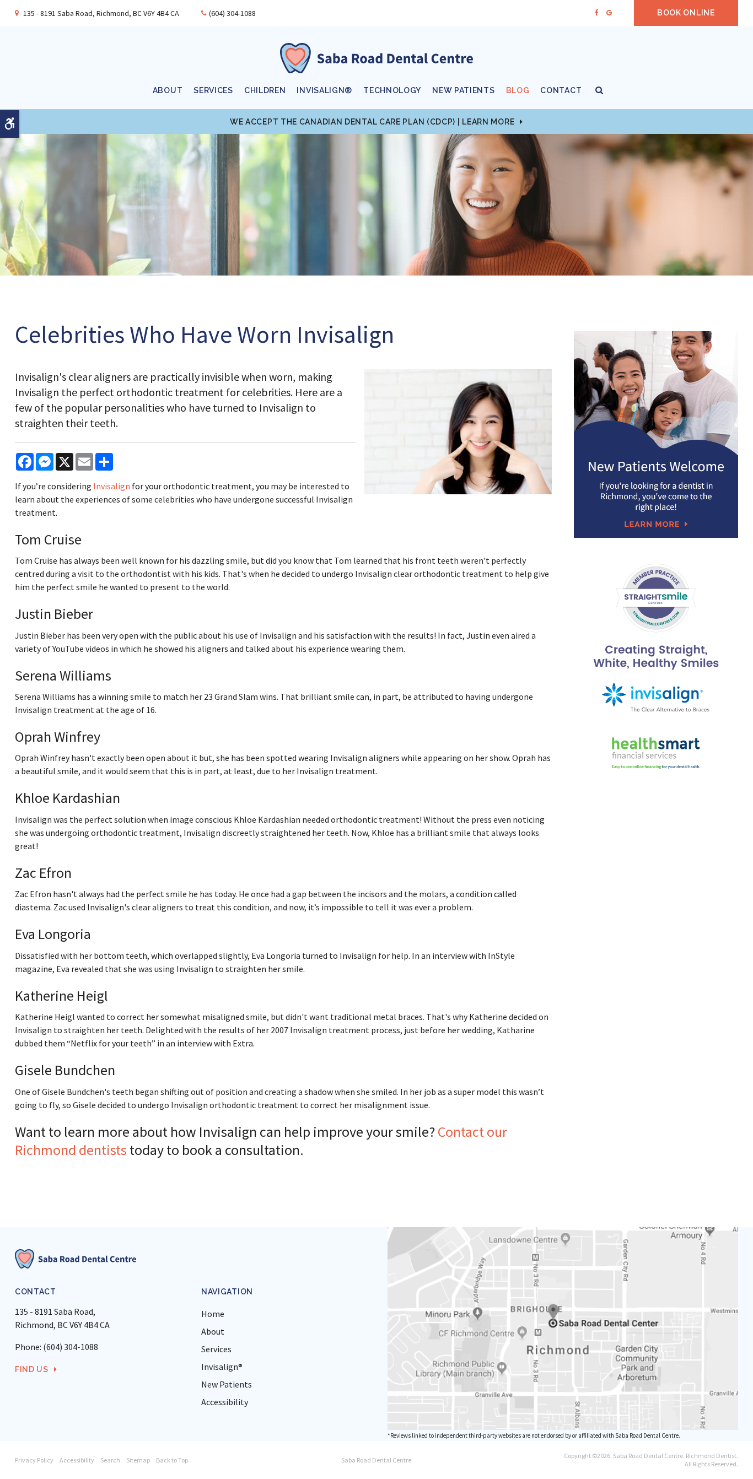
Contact (561, 90)
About (168, 90)
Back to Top (172, 1460)
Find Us (32, 1369)
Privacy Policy (34, 1460)
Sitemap (138, 1460)
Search (110, 1460)
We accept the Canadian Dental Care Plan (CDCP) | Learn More (372, 121)
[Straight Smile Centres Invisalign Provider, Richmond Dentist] (656, 616)
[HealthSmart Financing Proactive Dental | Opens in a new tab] (656, 753)
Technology (392, 90)
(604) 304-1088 (232, 13)
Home (212, 1313)
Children (265, 90)
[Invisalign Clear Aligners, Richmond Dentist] (656, 697)
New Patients (463, 90)
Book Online (686, 12)
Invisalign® (324, 90)
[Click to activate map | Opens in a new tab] (563, 1328)
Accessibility (224, 1401)
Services (213, 90)
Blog (518, 90)
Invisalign (111, 486)
